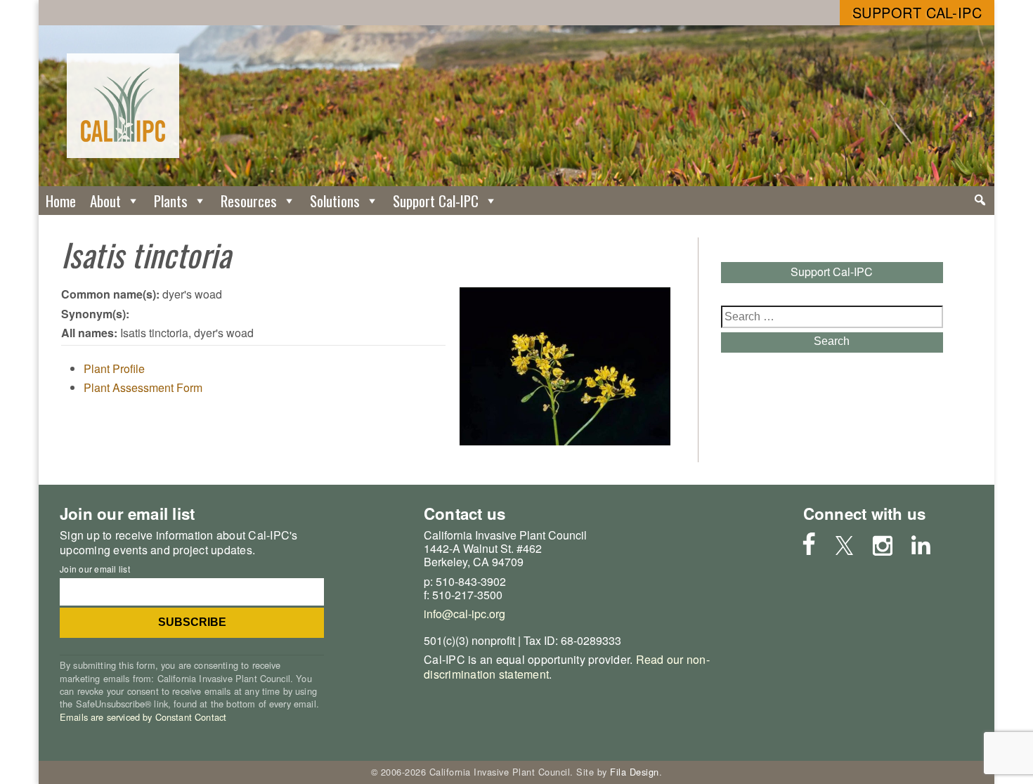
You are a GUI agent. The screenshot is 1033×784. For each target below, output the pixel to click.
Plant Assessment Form (143, 387)
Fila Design (634, 771)
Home (61, 200)
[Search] (980, 200)
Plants (171, 200)
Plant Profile (114, 368)
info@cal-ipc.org (464, 614)
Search (832, 341)
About (105, 200)
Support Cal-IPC (917, 12)
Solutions (335, 200)
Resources (249, 200)
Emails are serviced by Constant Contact (143, 717)
